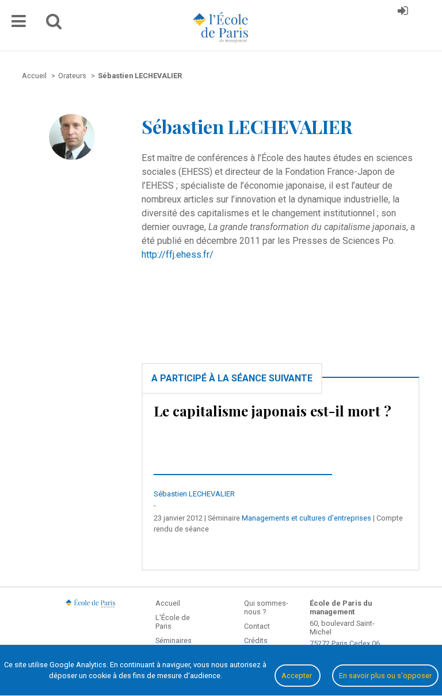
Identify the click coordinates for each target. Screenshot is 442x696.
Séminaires (173, 640)
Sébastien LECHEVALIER (194, 494)
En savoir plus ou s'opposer (385, 675)
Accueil (167, 603)
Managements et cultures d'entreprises (306, 518)
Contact (257, 626)
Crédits (256, 640)
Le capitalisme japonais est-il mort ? (272, 410)
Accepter (297, 675)
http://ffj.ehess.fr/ (178, 254)
